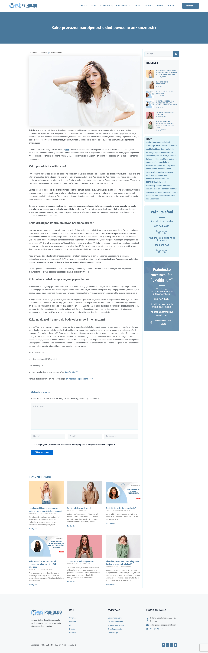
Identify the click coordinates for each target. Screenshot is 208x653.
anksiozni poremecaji (154, 142)
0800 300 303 (162, 245)
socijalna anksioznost (154, 192)
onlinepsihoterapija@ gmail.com (162, 313)
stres (173, 195)
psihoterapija (152, 185)
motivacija (158, 165)
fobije (157, 159)
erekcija (166, 156)
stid (164, 192)
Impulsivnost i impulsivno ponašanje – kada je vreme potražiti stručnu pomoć (166, 72)
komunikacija (151, 162)
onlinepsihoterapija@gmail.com (79, 379)
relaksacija (167, 186)
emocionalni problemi (154, 156)
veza (157, 199)
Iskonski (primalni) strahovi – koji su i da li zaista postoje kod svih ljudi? (165, 125)
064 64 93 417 (71, 372)
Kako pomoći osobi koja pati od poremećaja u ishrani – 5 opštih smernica (42, 564)
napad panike (151, 169)
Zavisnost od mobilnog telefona (80, 561)
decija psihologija (167, 149)
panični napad (157, 175)
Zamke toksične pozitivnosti (79, 508)
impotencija (171, 159)
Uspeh (152, 199)
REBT (160, 186)
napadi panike (169, 165)
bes (147, 149)
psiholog (150, 182)
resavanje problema (153, 189)
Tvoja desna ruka (68, 644)
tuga (147, 199)
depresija (150, 152)
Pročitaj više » (33, 529)
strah (168, 192)
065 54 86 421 (161, 226)
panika (149, 175)
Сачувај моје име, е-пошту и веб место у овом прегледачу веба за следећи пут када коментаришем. (75, 445)
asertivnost (172, 146)
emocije (169, 152)
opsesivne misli (164, 169)
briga (158, 149)
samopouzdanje (169, 189)
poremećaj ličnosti (162, 178)
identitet (163, 159)
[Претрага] (176, 54)
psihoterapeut (160, 182)
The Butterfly (47, 644)
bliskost (152, 149)
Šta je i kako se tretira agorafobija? (121, 508)
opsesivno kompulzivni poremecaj (159, 172)
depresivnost (160, 152)
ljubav (160, 162)
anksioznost (160, 145)
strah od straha (164, 196)
